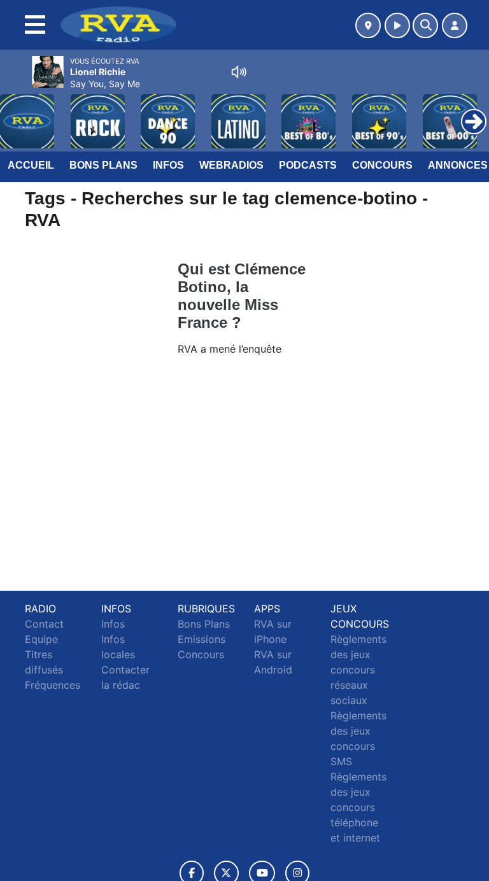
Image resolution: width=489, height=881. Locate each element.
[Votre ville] (368, 25)
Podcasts (308, 165)
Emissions (201, 639)
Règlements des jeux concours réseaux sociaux (358, 670)
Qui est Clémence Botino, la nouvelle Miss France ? (242, 295)
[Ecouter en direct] (397, 25)
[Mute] (238, 71)
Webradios (231, 165)
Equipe (41, 639)
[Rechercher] (425, 25)
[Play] (16, 112)
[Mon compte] (454, 25)
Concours (382, 165)
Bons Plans (103, 165)
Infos (168, 165)
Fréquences (52, 685)
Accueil (31, 165)
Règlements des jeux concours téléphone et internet (358, 807)
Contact (44, 623)
